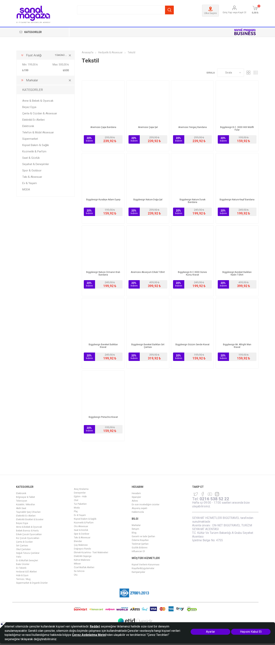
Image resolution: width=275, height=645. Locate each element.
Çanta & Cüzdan (24, 542)
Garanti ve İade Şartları (143, 536)
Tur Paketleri (80, 504)
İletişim (135, 529)
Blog (134, 532)
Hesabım (136, 493)
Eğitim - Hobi (80, 496)
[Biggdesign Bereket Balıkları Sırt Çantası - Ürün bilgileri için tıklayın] (148, 319)
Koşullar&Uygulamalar (143, 568)
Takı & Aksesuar (32, 177)
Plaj (76, 511)
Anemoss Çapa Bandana (103, 127)
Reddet (95, 626)
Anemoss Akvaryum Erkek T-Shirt (148, 272)
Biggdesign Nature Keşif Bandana (237, 199)
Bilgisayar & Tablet (25, 497)
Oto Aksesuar (81, 526)
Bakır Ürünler (22, 564)
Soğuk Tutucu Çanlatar (27, 553)
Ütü (75, 575)
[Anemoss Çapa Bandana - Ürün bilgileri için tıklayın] (103, 102)
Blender (78, 541)
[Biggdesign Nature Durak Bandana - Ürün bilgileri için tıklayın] (192, 174)
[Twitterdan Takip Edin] (196, 494)
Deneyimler (80, 492)
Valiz (18, 556)
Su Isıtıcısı (79, 571)
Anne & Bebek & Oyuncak (37, 100)
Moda (77, 507)
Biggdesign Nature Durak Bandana (192, 200)
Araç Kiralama (81, 489)
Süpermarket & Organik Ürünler (32, 583)
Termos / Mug (23, 579)
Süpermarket (30, 138)
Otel (76, 500)
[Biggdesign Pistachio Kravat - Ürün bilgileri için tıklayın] (103, 392)
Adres (135, 501)
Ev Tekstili (21, 568)
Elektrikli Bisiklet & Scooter (29, 519)
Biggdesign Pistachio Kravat (103, 417)
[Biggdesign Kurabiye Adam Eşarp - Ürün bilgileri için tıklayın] (103, 174)
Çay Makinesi (81, 545)
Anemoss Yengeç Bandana (192, 127)
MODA (26, 189)
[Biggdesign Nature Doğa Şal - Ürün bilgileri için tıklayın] (148, 174)
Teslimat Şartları (140, 544)
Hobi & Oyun (22, 575)
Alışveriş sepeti (139, 508)
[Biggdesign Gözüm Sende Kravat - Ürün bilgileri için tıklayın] (192, 319)
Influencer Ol (138, 551)
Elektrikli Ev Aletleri (33, 119)
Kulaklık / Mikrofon (25, 504)
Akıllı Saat (21, 508)
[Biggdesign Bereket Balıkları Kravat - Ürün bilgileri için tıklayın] (103, 319)
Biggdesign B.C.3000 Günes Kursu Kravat (192, 273)
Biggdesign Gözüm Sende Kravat (192, 344)
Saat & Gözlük (31, 157)
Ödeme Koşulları (140, 540)
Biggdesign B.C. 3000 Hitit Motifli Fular (237, 128)
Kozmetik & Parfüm (34, 151)
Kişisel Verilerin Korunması (145, 564)
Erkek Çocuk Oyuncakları (29, 534)
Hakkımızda (138, 512)
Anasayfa (87, 52)
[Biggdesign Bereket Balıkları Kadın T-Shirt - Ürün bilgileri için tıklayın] (237, 247)
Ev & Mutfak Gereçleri (27, 560)
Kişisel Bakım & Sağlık (35, 145)
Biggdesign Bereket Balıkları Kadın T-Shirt (237, 273)
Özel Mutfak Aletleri (84, 567)
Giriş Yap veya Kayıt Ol (234, 12)
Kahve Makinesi (82, 560)
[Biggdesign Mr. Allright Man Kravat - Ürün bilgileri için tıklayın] (237, 319)
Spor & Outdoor (32, 170)
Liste (256, 72)
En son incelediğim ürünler (145, 504)
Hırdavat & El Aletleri (26, 571)
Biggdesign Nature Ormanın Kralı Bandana (103, 273)
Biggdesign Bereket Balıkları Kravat (103, 345)
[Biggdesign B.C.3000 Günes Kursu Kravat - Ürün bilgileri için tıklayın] (192, 247)
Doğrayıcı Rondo (82, 548)
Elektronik (28, 126)
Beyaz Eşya (29, 107)
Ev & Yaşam (29, 183)
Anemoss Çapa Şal (148, 127)
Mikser (77, 563)
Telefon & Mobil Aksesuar (38, 132)
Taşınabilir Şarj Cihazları (28, 512)
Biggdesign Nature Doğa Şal (147, 199)
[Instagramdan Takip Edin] (210, 494)
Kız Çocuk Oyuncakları (27, 538)
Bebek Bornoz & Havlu (27, 530)
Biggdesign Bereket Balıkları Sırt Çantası (147, 345)
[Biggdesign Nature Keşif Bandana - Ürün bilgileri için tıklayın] (237, 174)
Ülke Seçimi (210, 13)
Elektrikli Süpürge (82, 556)
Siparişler (136, 497)
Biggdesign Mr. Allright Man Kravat (237, 345)
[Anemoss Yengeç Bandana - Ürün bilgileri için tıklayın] (192, 102)
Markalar (136, 525)
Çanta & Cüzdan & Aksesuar (39, 113)
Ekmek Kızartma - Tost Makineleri (91, 552)
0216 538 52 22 (214, 499)
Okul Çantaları (23, 549)
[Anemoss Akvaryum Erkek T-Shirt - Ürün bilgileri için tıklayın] (148, 247)
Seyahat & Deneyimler (35, 164)
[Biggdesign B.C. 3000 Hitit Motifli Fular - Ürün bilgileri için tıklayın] (237, 102)
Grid (248, 72)
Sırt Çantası (22, 545)
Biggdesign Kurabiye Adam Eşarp (103, 199)
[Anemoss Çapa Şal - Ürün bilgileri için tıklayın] (148, 102)
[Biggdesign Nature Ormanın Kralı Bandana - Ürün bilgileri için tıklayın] (103, 247)
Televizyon (21, 501)
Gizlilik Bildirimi (139, 547)
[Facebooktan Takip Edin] (203, 494)
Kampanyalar (138, 572)
